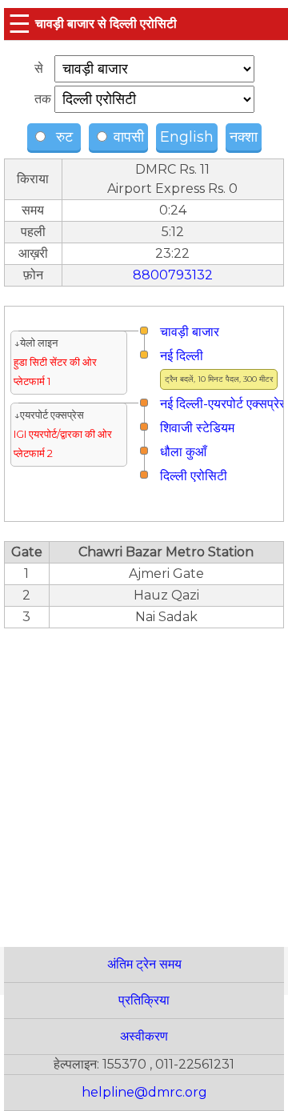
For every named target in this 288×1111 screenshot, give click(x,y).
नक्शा (244, 137)
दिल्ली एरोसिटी (193, 475)
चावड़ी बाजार (189, 331)
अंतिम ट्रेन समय (144, 964)
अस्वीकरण (144, 1036)
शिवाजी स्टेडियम (197, 427)
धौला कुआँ (183, 451)
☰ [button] (19, 23)
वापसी (127, 137)
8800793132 (173, 275)
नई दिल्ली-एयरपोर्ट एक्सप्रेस (224, 403)
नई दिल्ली (181, 355)
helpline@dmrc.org (144, 1092)
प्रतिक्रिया (144, 1000)
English (187, 137)
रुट (62, 137)
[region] (144, 779)
